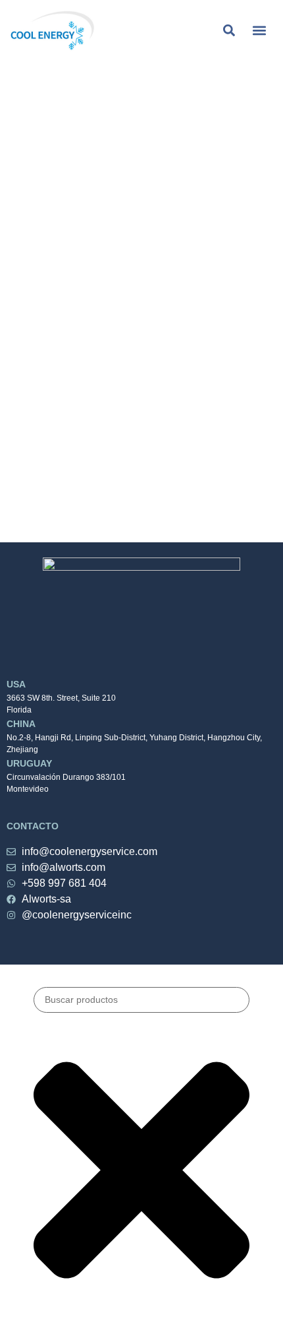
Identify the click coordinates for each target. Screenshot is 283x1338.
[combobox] (141, 1000)
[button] (259, 30)
